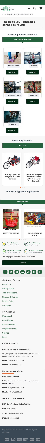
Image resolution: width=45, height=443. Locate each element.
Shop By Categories (22, 39)
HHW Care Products (13, 95)
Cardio (34, 66)
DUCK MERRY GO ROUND (35, 234)
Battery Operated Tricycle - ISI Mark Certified (12, 177)
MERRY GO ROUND (11, 233)
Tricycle (22, 145)
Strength (13, 124)
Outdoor (34, 95)
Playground (22, 202)
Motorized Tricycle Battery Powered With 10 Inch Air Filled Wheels (34, 178)
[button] (20, 187)
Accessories (13, 66)
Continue (22, 263)
